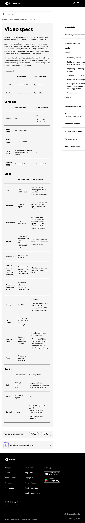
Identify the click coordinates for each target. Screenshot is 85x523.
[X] (8, 502)
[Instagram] (15, 502)
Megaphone (29, 477)
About (7, 472)
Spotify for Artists (31, 488)
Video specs (72, 93)
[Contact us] (49, 445)
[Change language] (74, 3)
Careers (8, 483)
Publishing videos (74, 57)
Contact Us (9, 488)
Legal (7, 519)
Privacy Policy (25, 519)
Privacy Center (15, 519)
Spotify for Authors (32, 493)
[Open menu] (78, 3)
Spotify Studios (31, 483)
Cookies (34, 519)
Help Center (29, 472)
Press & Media (11, 477)
